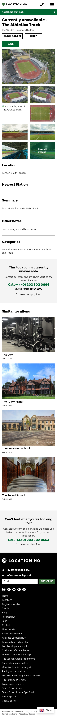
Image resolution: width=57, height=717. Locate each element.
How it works (8, 629)
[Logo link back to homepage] (21, 562)
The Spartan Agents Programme (18, 658)
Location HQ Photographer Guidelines (21, 675)
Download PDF (12, 36)
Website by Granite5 (27, 714)
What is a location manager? (16, 667)
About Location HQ (12, 633)
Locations (7, 600)
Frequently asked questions (16, 642)
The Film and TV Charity (14, 679)
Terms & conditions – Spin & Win (18, 692)
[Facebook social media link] (9, 589)
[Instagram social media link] (4, 589)
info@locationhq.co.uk (19, 575)
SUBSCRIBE (47, 581)
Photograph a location (13, 671)
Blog (4, 612)
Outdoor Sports (32, 249)
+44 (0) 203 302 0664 (18, 570)
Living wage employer (13, 684)
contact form (34, 544)
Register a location (11, 604)
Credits (5, 608)
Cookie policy (9, 700)
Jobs (4, 621)
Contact (6, 625)
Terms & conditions (12, 688)
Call (10, 44)
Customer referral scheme (15, 650)
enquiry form (34, 294)
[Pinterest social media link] (24, 589)
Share (33, 36)
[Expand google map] (15, 113)
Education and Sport (12, 249)
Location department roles (15, 646)
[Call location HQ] (42, 4)
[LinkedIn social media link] (19, 589)
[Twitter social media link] (14, 589)
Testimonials (8, 616)
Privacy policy (9, 696)
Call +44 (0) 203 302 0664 (28, 285)
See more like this (25, 30)
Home (5, 596)
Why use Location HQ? (14, 637)
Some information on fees (15, 663)
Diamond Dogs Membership (16, 654)
